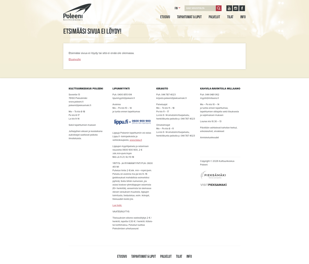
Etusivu (165, 17)
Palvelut (214, 17)
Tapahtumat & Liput (189, 17)
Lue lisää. (117, 205)
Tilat (230, 17)
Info (243, 17)
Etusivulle (75, 59)
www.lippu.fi (136, 140)
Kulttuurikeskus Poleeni (73, 24)
